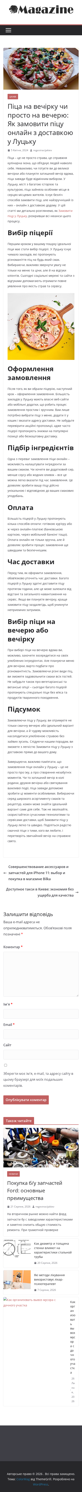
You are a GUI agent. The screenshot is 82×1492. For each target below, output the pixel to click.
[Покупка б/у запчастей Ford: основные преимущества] (41, 1147)
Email (9, 1024)
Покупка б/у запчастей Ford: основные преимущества (34, 1190)
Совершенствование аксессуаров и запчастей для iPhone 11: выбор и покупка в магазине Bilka (38, 872)
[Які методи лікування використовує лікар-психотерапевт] (17, 1282)
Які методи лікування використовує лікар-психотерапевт (49, 1279)
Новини (13, 1173)
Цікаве (12, 96)
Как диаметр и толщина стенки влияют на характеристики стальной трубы (53, 1250)
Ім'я (8, 1004)
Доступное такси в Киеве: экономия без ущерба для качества (40, 892)
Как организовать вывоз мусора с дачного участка (72, 1337)
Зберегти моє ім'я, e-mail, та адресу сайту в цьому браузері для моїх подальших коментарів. (38, 1079)
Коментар (13, 947)
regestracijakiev (42, 150)
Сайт (7, 1045)
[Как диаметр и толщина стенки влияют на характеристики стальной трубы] (17, 1253)
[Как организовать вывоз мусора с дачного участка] (35, 1351)
